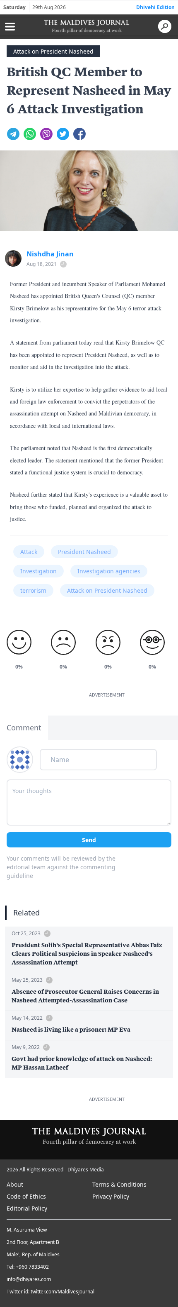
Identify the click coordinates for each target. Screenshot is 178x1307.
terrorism (33, 590)
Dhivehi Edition (155, 7)
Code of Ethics (26, 1196)
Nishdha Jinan (50, 253)
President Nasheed (84, 552)
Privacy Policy (110, 1196)
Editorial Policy (27, 1208)
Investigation (38, 571)
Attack (28, 552)
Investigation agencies (108, 571)
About (15, 1184)
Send (89, 840)
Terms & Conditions (119, 1184)
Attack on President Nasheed (53, 51)
